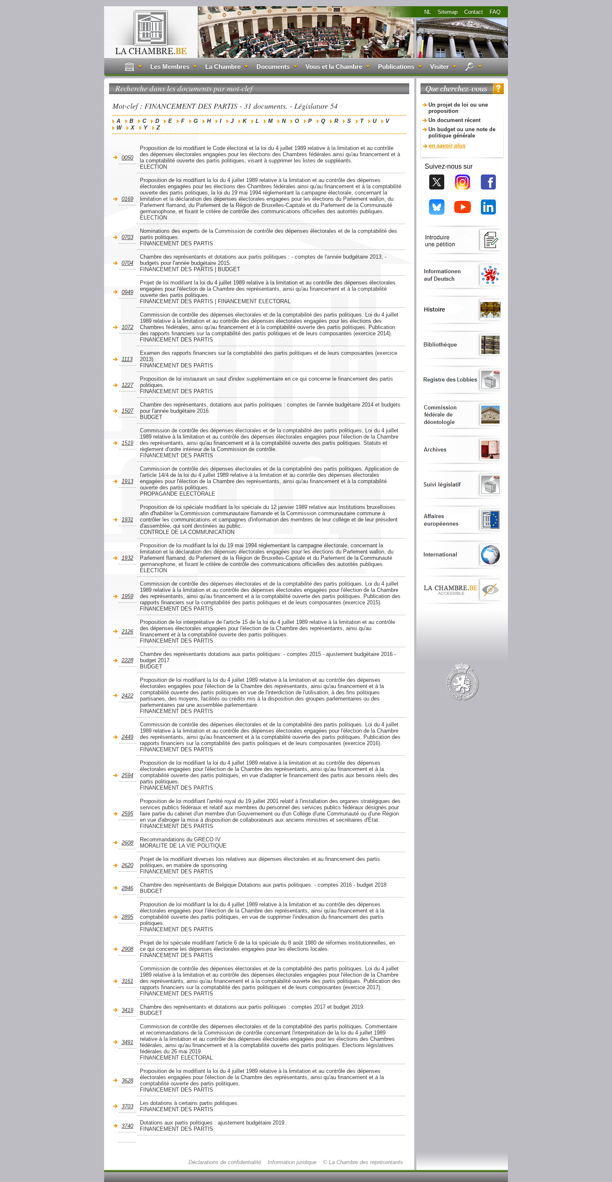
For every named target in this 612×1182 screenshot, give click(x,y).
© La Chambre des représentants (363, 1162)
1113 (127, 359)
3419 (127, 1010)
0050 (127, 158)
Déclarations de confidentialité (225, 1162)
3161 (127, 981)
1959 (127, 596)
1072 (127, 327)
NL (427, 12)
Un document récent (454, 120)
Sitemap (448, 12)
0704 (127, 263)
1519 (127, 443)
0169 (127, 199)
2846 (127, 888)
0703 (127, 237)
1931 (127, 519)
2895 (127, 917)
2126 (127, 631)
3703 (127, 1106)
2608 (127, 843)
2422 (127, 696)
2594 (127, 775)
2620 (127, 865)
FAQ (495, 12)
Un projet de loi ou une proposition (458, 108)
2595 (127, 813)
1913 (127, 481)
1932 (127, 558)
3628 (127, 1080)
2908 (127, 949)
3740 (127, 1126)
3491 (127, 1042)
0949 (127, 292)
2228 (127, 660)
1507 (127, 411)
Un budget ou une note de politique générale (461, 132)
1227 (127, 385)
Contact (473, 12)
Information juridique (292, 1162)
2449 (127, 737)
